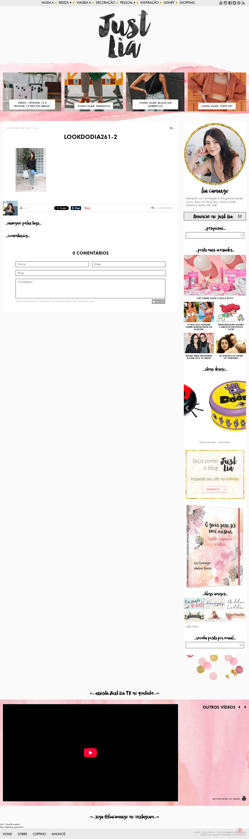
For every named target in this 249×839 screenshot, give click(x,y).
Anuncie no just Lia (213, 216)
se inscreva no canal (226, 798)
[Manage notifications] (240, 830)
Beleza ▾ (65, 2)
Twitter (234, 3)
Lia (25, 208)
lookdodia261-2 (90, 137)
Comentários (164, 208)
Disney (169, 2)
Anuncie (58, 834)
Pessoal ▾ (127, 2)
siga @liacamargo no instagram (124, 816)
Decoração (105, 2)
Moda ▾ (48, 2)
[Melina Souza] (215, 604)
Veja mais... (193, 626)
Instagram (225, 3)
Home (7, 834)
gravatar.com (86, 301)
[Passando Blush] (194, 604)
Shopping (187, 2)
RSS (243, 3)
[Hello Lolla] (235, 604)
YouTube (221, 3)
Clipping (39, 834)
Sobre (22, 834)
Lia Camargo (214, 835)
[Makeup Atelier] (215, 616)
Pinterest (239, 3)
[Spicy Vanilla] (235, 616)
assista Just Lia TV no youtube (124, 693)
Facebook (230, 3)
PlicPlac (242, 835)
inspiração (149, 2)
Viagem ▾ (84, 2)
